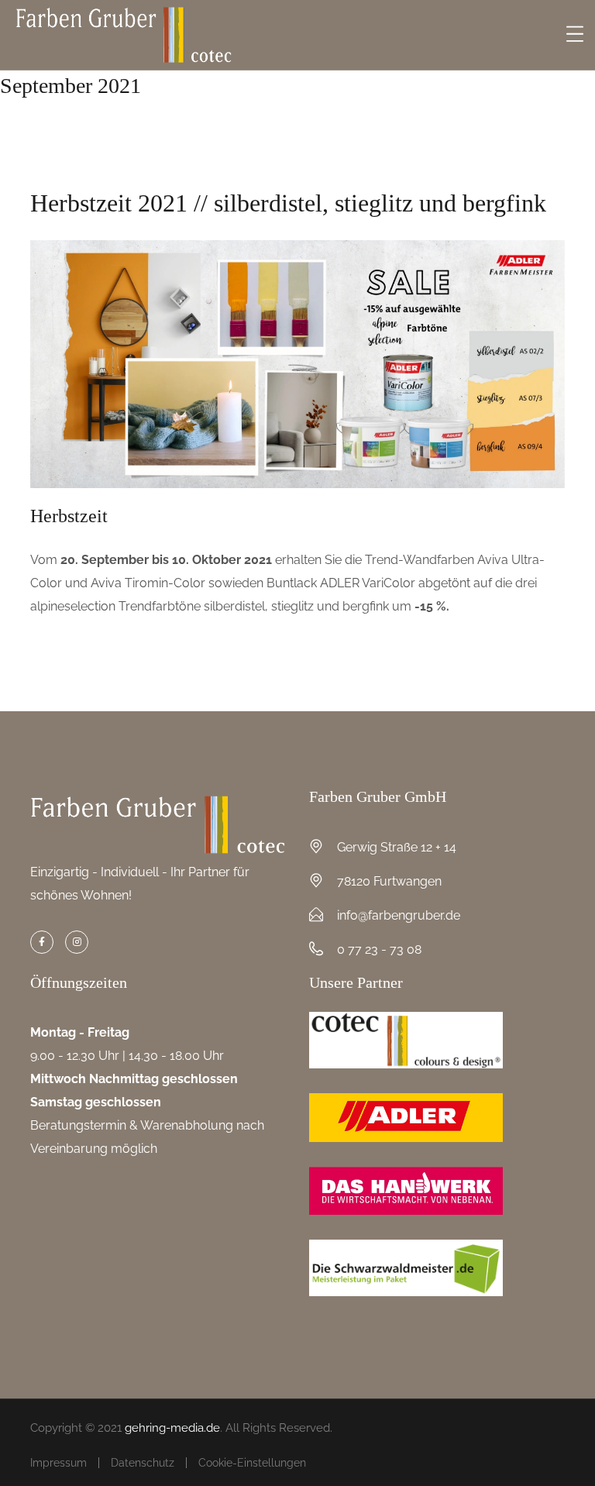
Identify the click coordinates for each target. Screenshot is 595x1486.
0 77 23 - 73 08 (379, 949)
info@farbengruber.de (398, 915)
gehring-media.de (172, 1428)
